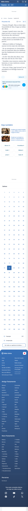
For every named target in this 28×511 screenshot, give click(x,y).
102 (9, 286)
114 (19, 296)
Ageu (16, 423)
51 (4, 239)
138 (14, 319)
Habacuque (17, 419)
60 (23, 244)
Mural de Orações (19, 358)
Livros (5, 18)
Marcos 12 (7, 145)
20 (23, 206)
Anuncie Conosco (19, 365)
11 (4, 202)
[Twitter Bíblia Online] (22, 496)
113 (14, 296)
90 (23, 272)
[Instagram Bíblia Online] (6, 493)
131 (5, 315)
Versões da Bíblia (6, 367)
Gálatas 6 (20, 150)
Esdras (3, 419)
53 (14, 239)
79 (18, 263)
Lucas (3, 444)
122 (9, 305)
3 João (16, 463)
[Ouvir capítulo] (26, 5)
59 (18, 244)
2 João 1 (7, 150)
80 (23, 263)
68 (14, 253)
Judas (16, 466)
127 (9, 310)
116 (5, 301)
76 (4, 263)
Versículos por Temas (7, 375)
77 (9, 263)
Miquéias (17, 414)
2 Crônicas (4, 416)
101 (5, 286)
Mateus (4, 439)
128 (14, 310)
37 (9, 225)
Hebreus (17, 449)
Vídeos (16, 360)
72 (9, 258)
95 (23, 277)
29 (18, 216)
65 (23, 249)
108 (14, 291)
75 (23, 258)
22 (9, 211)
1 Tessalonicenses (6, 468)
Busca (3, 365)
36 (4, 225)
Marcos (3, 442)
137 (9, 319)
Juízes (3, 399)
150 (23, 329)
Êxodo (3, 387)
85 (23, 268)
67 (9, 253)
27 (9, 216)
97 (9, 282)
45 (23, 230)
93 (14, 277)
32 (9, 220)
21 (4, 211)
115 (23, 296)
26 (4, 216)
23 (14, 211)
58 (14, 244)
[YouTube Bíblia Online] (14, 493)
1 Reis (3, 409)
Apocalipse (17, 468)
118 (14, 301)
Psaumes (10, 18)
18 (14, 206)
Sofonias (17, 421)
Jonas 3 (7, 154)
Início (3, 358)
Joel (15, 404)
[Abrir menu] (25, 1)
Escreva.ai (4, 480)
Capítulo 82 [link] (16, 18)
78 (14, 263)
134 (19, 315)
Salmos (3, 428)
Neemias (4, 421)
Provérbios (4, 431)
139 (19, 319)
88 (14, 272)
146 (5, 329)
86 (4, 272)
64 (18, 249)
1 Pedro (16, 454)
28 (14, 216)
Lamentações (18, 395)
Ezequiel (17, 397)
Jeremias (17, 392)
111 (5, 296)
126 (5, 310)
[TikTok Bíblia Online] (14, 496)
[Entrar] (17, 1)
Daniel (16, 399)
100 (23, 282)
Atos (3, 449)
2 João (16, 461)
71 (4, 258)
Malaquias (17, 428)
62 (9, 249)
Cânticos (17, 387)
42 (9, 230)
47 (9, 235)
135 (23, 315)
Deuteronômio (5, 395)
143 (14, 324)
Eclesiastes (17, 385)
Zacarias (17, 426)
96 (4, 282)
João (3, 446)
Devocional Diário (6, 370)
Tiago (16, 451)
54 (18, 239)
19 (18, 206)
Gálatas (4, 458)
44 (18, 230)
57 (9, 244)
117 (9, 301)
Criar (19, 21)
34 (18, 220)
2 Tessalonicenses (6, 470)
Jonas (16, 411)
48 (14, 235)
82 (8, 5)
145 (23, 324)
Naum (16, 416)
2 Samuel (4, 407)
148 (14, 329)
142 (9, 324)
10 (23, 197)
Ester (3, 423)
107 (9, 291)
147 (9, 329)
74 (18, 258)
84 (18, 268)
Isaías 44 (21, 154)
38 (14, 225)
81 (4, 268)
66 (4, 253)
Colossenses (5, 466)
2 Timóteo (17, 442)
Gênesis (4, 385)
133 (14, 315)
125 (23, 305)
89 (18, 272)
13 (14, 202)
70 (23, 253)
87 (9, 272)
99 (18, 282)
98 (14, 282)
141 (5, 324)
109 (19, 291)
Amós (16, 407)
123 (14, 305)
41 (4, 230)
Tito (16, 444)
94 (18, 277)
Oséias (16, 402)
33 (14, 220)
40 (23, 225)
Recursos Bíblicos (6, 372)
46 (4, 235)
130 (23, 310)
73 (14, 258)
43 (14, 230)
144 (19, 324)
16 (4, 206)
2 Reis (3, 411)
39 (18, 225)
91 (4, 277)
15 (23, 202)
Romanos (4, 451)
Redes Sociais (18, 363)
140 (23, 319)
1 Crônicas (4, 414)
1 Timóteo (17, 439)
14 (18, 202)
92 (9, 277)
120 (23, 301)
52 (9, 239)
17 (9, 206)
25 (23, 211)
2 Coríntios (4, 456)
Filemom (17, 446)
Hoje (3, 360)
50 (23, 235)
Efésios (3, 461)
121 (5, 305)
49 (18, 235)
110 (23, 291)
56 (4, 244)
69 (18, 253)
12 (9, 202)
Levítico (4, 390)
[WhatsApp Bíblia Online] (22, 493)
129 (19, 310)
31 (4, 220)
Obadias (17, 409)
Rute (3, 402)
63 (14, 249)
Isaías (16, 390)
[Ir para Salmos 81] (3, 77)
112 (9, 296)
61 (4, 249)
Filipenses (4, 463)
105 (23, 286)
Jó (2, 426)
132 (9, 315)
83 (14, 268)
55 (23, 239)
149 (19, 329)
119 (19, 301)
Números (4, 392)
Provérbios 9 (20, 145)
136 (5, 319)
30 (23, 216)
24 (18, 211)
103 (14, 286)
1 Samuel (4, 404)
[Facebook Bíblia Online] (6, 496)
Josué (3, 397)
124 (19, 305)
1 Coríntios (4, 454)
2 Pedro (16, 456)
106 (5, 291)
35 (23, 220)
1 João (16, 458)
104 (19, 286)
